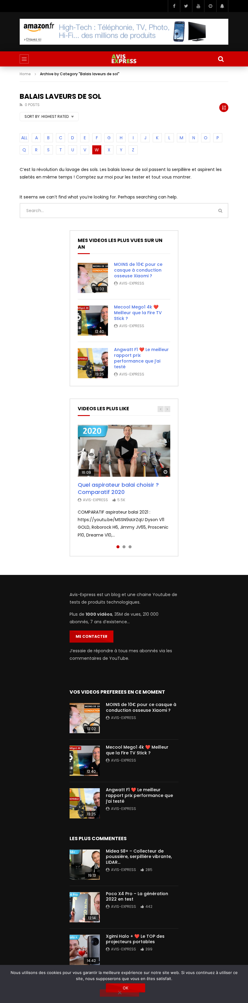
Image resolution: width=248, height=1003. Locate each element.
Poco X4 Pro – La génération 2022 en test (137, 896)
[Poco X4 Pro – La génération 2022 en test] (85, 907)
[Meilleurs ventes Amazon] (124, 31)
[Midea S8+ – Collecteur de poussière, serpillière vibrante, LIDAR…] (85, 865)
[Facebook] (174, 6)
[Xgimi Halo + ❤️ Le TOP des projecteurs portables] (85, 950)
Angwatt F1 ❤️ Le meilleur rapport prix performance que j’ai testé (141, 358)
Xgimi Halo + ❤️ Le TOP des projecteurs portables (135, 939)
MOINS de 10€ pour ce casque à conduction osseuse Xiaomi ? (138, 270)
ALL (24, 138)
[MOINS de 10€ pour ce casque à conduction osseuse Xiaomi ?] (93, 278)
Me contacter (91, 636)
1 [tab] (117, 546)
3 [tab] (130, 546)
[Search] (220, 58)
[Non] (119, 993)
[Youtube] (198, 6)
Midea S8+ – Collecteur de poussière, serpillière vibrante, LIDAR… (139, 857)
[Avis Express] (124, 58)
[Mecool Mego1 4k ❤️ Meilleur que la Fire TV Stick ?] (93, 320)
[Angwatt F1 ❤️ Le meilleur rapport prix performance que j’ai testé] (93, 363)
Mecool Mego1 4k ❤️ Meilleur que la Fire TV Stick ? (138, 312)
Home (25, 73)
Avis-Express (131, 283)
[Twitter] (186, 6)
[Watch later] (210, 6)
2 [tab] (124, 546)
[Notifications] (222, 6)
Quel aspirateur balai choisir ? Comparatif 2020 (118, 488)
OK (126, 987)
